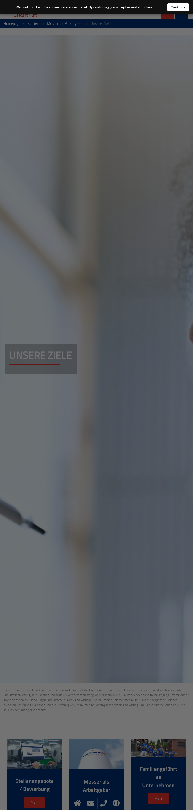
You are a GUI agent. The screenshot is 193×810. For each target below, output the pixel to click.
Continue (178, 7)
